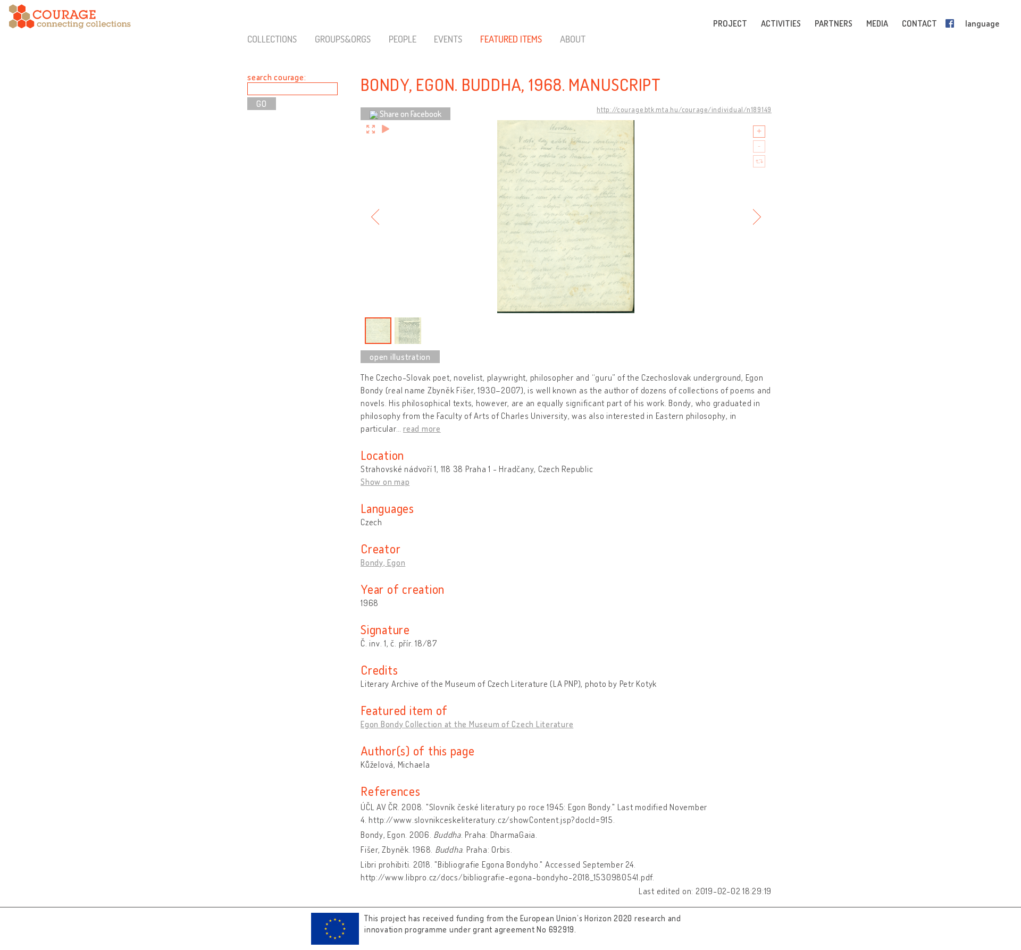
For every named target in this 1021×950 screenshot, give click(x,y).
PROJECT (730, 23)
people (402, 39)
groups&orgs (343, 39)
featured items (511, 39)
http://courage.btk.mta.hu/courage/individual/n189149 (684, 109)
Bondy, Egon (383, 562)
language (982, 23)
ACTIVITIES (781, 23)
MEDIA (877, 23)
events (448, 39)
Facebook (951, 23)
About (572, 39)
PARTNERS (833, 23)
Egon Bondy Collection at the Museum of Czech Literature (467, 724)
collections (272, 39)
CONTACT (919, 23)
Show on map (385, 481)
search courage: (276, 77)
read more (422, 428)
